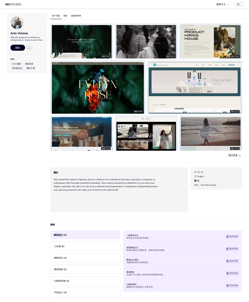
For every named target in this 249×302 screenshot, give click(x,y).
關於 (66, 15)
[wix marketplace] (13, 4)
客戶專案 (56, 15)
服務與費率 (76, 15)
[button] (81, 40)
